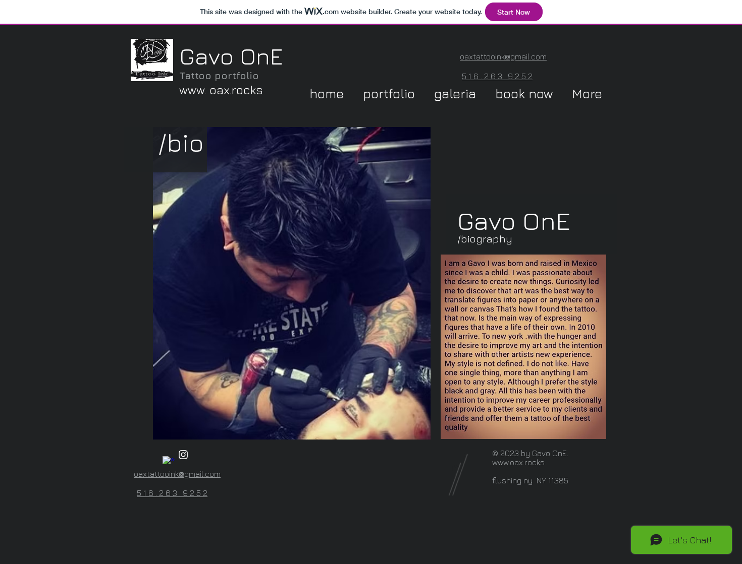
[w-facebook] (169, 462)
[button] (391, 93)
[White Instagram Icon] (183, 455)
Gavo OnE (231, 56)
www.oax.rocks (518, 462)
